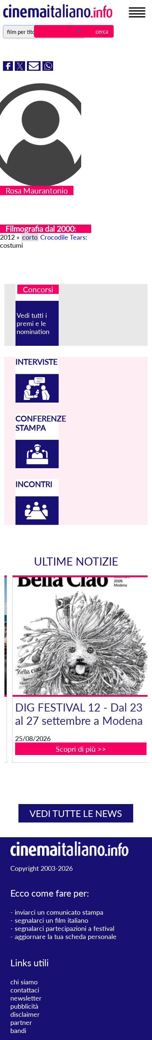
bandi (18, 1030)
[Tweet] (21, 68)
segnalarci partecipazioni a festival (64, 928)
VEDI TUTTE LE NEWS (76, 813)
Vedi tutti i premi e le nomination (33, 323)
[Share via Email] (34, 68)
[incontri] (36, 522)
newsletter (26, 998)
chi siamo (24, 982)
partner (21, 1022)
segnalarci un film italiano (51, 920)
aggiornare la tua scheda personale (66, 936)
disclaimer (25, 1014)
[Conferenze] (36, 466)
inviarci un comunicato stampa (59, 912)
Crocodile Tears (63, 237)
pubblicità (24, 1006)
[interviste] (36, 400)
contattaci (24, 990)
